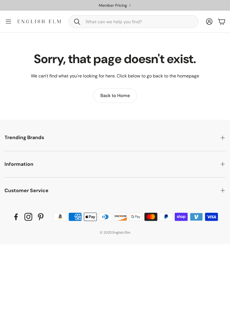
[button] (133, 21)
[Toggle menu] (8, 22)
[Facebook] (16, 217)
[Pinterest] (41, 217)
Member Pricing (126, 5)
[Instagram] (28, 217)
